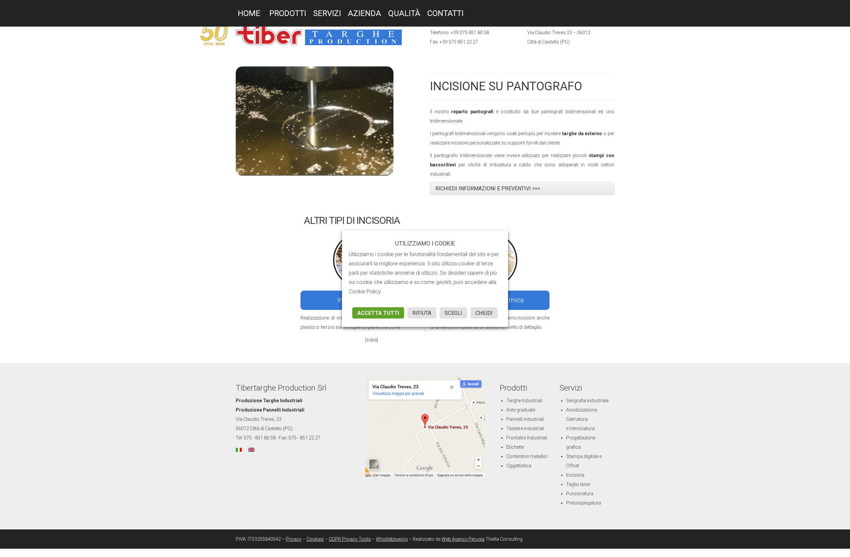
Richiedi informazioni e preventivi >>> (487, 188)
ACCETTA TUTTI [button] (378, 313)
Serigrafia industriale (587, 400)
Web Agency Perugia (463, 539)
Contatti (445, 13)
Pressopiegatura (583, 503)
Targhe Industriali (524, 400)
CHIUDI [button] (484, 313)
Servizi (327, 13)
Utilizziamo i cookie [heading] (425, 243)
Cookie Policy (365, 291)
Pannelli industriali (525, 419)
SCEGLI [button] (453, 313)
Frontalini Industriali (526, 437)
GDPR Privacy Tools (350, 539)
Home (248, 13)
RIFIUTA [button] (421, 313)
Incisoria (575, 475)
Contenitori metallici (527, 456)
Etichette (515, 447)
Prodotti (286, 13)
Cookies (315, 539)
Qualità (404, 13)
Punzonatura (579, 493)
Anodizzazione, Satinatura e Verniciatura (582, 419)
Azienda (364, 13)
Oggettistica (518, 465)
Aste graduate (520, 410)
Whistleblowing (392, 539)
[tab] (522, 188)
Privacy (293, 539)
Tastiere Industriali (525, 428)
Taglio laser (578, 484)
